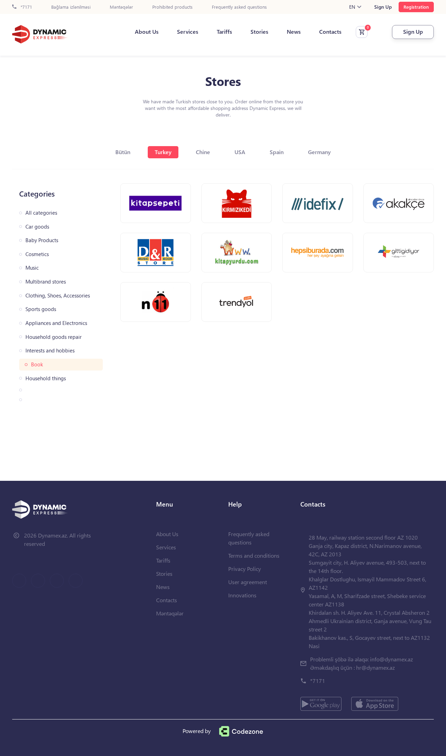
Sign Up (383, 7)
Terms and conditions (253, 555)
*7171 (25, 7)
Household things (45, 378)
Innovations (242, 595)
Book (37, 364)
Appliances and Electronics (56, 323)
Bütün (122, 152)
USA (239, 152)
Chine (203, 152)
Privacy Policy (244, 568)
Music (32, 267)
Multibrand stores (45, 281)
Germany (319, 152)
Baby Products (41, 240)
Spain (277, 152)
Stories (259, 32)
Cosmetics (37, 254)
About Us (147, 32)
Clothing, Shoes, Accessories (57, 295)
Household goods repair (53, 337)
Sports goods (40, 309)
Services (187, 32)
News (294, 32)
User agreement (247, 582)
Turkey (163, 152)
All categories (41, 212)
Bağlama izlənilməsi (71, 7)
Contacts (330, 32)
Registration (416, 7)
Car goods (37, 226)
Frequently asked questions (239, 7)
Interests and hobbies (50, 350)
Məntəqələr (121, 7)
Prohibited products (172, 7)
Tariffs (224, 32)
